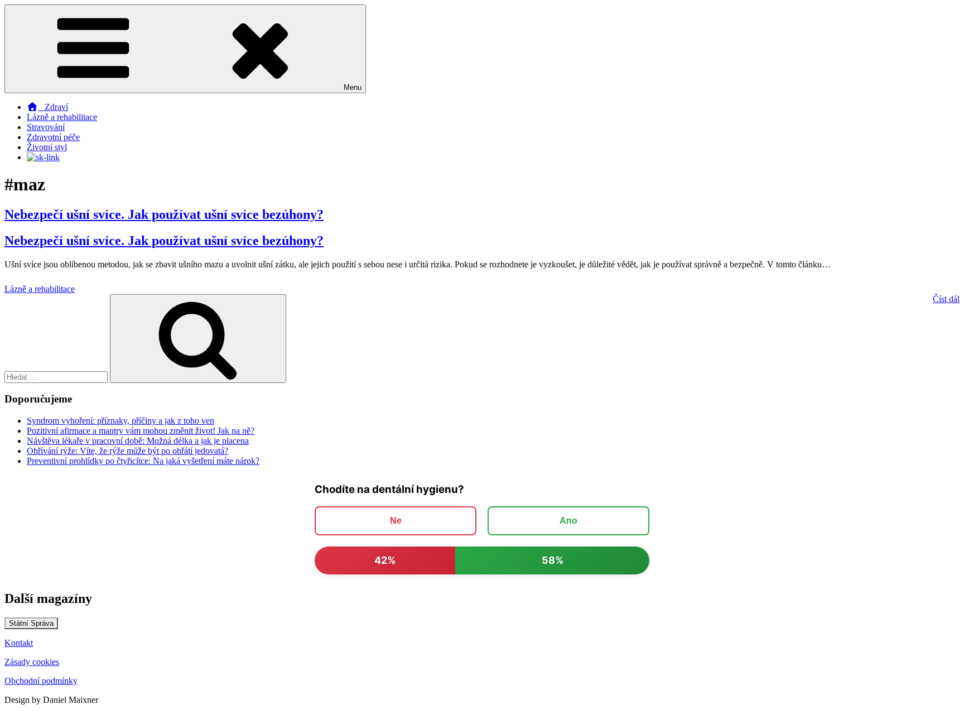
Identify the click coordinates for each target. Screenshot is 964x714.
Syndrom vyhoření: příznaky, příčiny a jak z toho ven (120, 420)
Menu (353, 87)
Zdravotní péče (53, 137)
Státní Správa (31, 623)
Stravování (46, 127)
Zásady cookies (31, 662)
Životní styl (47, 147)
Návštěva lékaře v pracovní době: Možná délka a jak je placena (138, 440)
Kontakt (18, 643)
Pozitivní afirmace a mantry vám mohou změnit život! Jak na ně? (140, 430)
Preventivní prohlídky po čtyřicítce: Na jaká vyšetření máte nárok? (143, 461)
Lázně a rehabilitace (62, 117)
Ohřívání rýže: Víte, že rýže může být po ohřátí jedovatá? (127, 451)
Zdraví (53, 107)
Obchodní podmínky (41, 681)
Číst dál (946, 299)
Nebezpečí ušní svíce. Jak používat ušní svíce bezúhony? (164, 214)
